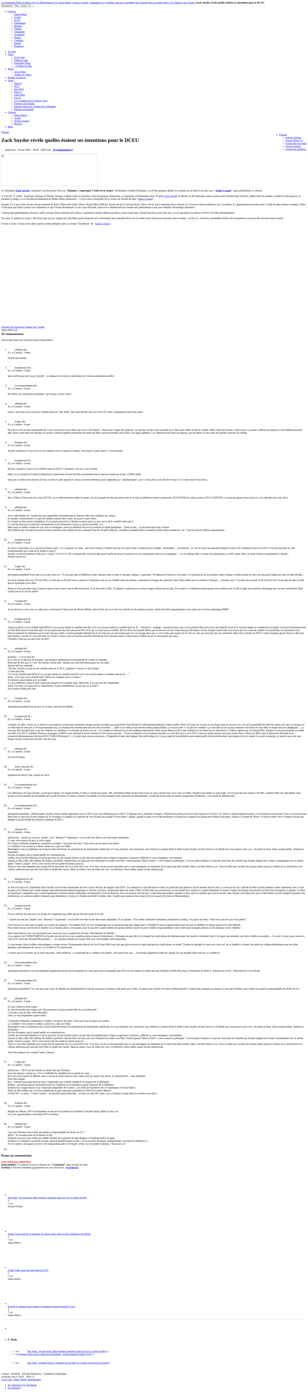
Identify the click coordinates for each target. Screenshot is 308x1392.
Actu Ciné (19, 57)
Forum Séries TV (294, 140)
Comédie (18, 40)
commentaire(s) (63, 149)
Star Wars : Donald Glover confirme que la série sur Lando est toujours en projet (67, 1363)
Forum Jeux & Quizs (296, 143)
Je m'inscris (72, 1167)
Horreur (18, 26)
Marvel (17, 83)
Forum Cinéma (293, 137)
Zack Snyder (23, 190)
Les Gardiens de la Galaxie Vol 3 (31, 100)
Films (10, 54)
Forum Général (293, 146)
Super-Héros (20, 14)
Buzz (10, 126)
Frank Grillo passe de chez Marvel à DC (28, 1270)
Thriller (18, 28)
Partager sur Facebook (12, 327)
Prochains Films (22, 63)
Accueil (12, 51)
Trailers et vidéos (22, 74)
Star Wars (19, 89)
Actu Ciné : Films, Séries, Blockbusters (21, 1379)
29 (16, 330)
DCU (17, 86)
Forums (283, 134)
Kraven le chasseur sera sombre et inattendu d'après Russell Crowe (41, 1306)
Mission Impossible (24, 109)
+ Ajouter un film (23, 66)
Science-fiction (21, 121)
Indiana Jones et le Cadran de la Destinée (35, 106)
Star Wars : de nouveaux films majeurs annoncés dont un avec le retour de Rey (47, 1197)
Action (17, 17)
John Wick (19, 95)
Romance (19, 46)
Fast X (17, 97)
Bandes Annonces (17, 77)
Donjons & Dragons (24, 103)
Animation (19, 31)
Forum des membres (296, 149)
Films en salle (21, 60)
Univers (12, 11)
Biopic (17, 37)
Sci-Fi (17, 20)
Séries (11, 69)
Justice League (223, 190)
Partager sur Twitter (34, 327)
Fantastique (20, 23)
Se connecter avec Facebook (22, 1385)
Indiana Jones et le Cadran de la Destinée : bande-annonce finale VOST (55, 1354)
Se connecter (14, 1388)
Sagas (11, 80)
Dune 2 (18, 92)
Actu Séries (20, 71)
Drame (17, 43)
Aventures (19, 34)
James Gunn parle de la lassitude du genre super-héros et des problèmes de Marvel (49, 1234)
